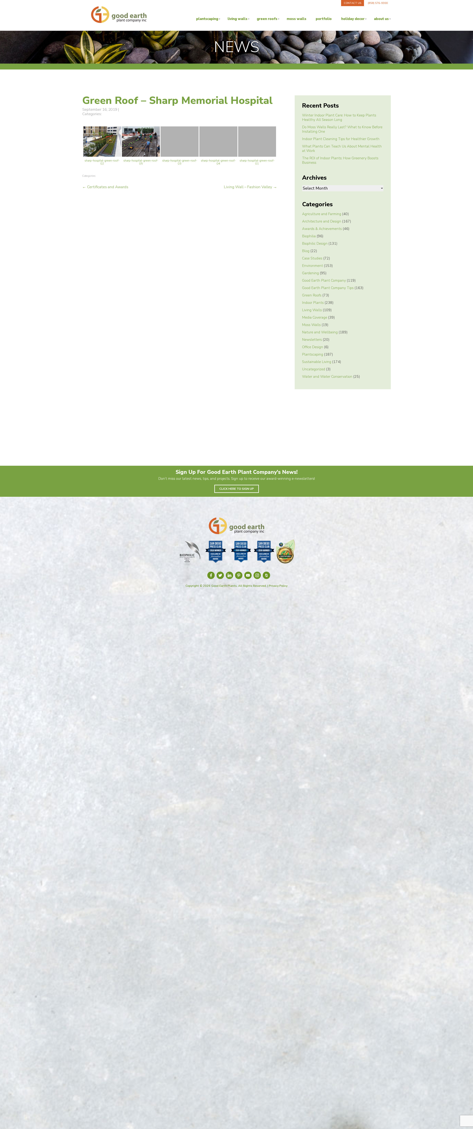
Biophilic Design (315, 243)
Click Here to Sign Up (236, 489)
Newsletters (312, 339)
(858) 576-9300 (378, 3)
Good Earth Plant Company (324, 280)
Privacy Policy (278, 586)
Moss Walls (296, 19)
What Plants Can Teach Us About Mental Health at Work (342, 148)
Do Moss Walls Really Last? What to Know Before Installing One (342, 129)
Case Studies (312, 258)
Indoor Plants (313, 302)
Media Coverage (314, 317)
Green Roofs (267, 19)
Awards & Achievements (322, 228)
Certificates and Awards (105, 186)
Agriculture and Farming (321, 214)
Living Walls (237, 19)
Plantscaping (207, 19)
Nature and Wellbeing (320, 332)
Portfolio (324, 19)
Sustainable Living (316, 361)
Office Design (312, 347)
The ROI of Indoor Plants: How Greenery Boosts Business (340, 160)
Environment (312, 265)
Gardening (310, 273)
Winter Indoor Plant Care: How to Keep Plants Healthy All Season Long (339, 117)
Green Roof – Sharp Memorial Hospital (177, 100)
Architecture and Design (321, 221)
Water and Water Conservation (327, 376)
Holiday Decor (353, 19)
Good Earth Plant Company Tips (328, 288)
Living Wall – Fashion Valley (250, 186)
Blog (305, 251)
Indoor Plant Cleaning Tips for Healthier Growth (341, 139)
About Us (381, 19)
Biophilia (309, 236)
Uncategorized (313, 369)
